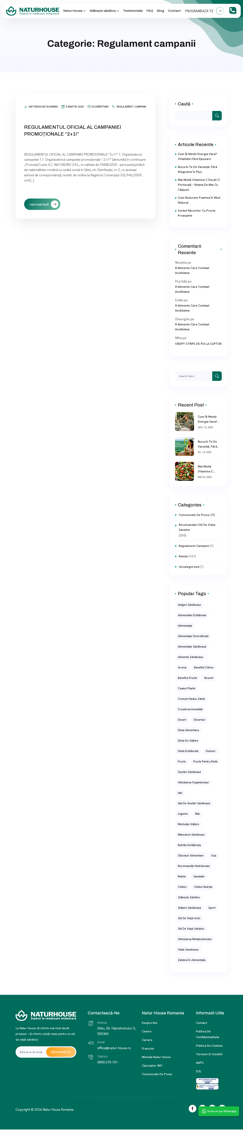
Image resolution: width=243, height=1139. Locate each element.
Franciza (148, 1048)
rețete (182, 876)
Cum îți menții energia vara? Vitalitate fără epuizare (197, 156)
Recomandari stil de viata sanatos (197, 527)
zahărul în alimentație (192, 960)
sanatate (198, 876)
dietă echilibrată (188, 751)
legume (183, 814)
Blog (160, 11)
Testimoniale (133, 11)
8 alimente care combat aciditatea (192, 270)
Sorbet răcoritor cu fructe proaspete (196, 213)
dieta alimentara (188, 730)
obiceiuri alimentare (191, 855)
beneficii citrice (204, 667)
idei (180, 793)
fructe (182, 761)
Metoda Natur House (156, 1057)
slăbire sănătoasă (189, 908)
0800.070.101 (107, 1062)
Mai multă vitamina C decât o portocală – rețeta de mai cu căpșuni (199, 185)
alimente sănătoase (190, 657)
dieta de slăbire (188, 741)
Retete (183, 556)
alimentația (185, 626)
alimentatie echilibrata (192, 615)
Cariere (147, 1040)
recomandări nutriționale (194, 866)
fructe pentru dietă (205, 761)
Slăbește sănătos (103, 11)
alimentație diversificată (193, 636)
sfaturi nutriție (203, 887)
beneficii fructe (187, 678)
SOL (198, 1071)
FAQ (150, 11)
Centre (146, 1031)
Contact (174, 11)
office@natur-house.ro (114, 1048)
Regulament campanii (131, 106)
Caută (184, 103)
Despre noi (149, 1023)
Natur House (72, 11)
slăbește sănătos (189, 897)
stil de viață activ (189, 918)
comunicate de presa (194, 515)
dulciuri (210, 751)
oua (213, 855)
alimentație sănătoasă (192, 647)
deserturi (199, 720)
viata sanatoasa (188, 950)
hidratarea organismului (193, 782)
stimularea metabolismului (194, 939)
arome (182, 667)
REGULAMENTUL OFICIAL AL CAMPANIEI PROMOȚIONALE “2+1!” (72, 130)
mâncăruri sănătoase (191, 835)
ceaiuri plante (186, 688)
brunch (208, 678)
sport (211, 908)
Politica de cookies (209, 1046)
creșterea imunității (190, 709)
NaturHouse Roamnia (43, 106)
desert (182, 720)
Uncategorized (189, 567)
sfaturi (182, 887)
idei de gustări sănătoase (194, 803)
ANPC (200, 1063)
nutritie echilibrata (189, 845)
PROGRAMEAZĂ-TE (199, 11)
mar (197, 814)
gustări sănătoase (189, 772)
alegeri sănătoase (189, 605)
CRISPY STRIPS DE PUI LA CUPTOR (198, 344)
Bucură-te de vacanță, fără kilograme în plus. (197, 169)
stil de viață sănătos (191, 929)
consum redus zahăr (191, 699)
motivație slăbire (188, 824)
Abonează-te (61, 1052)
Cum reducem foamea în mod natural (199, 200)
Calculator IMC (152, 1066)
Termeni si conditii (209, 1054)
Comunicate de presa (157, 1074)
